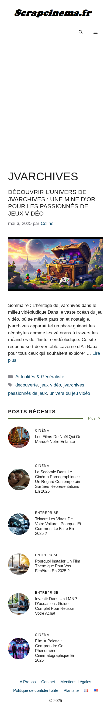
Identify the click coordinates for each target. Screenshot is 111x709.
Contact (48, 681)
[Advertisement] (55, 103)
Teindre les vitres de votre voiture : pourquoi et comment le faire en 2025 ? (58, 526)
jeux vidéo (50, 385)
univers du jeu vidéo (70, 393)
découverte (26, 385)
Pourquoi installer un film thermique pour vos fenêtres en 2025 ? (57, 566)
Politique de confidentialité (35, 690)
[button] (80, 32)
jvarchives (74, 385)
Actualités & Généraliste (39, 376)
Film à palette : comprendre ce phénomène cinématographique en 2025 (55, 651)
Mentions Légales (75, 681)
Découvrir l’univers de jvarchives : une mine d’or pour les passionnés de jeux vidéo (51, 203)
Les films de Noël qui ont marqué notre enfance (58, 439)
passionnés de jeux (27, 393)
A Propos (28, 681)
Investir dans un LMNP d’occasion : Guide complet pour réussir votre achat (56, 605)
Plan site (71, 690)
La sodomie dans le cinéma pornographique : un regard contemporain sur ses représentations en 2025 (57, 481)
